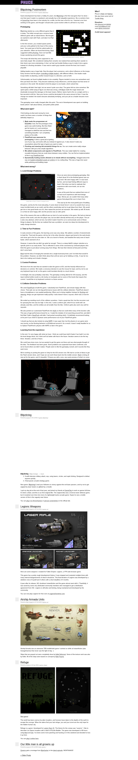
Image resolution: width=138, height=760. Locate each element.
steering (23, 294)
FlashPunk (30, 288)
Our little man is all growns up (37, 744)
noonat (28, 12)
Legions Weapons (30, 506)
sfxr (32, 733)
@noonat (101, 24)
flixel (26, 733)
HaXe (54, 311)
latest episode (58, 750)
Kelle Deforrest (61, 654)
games (41, 12)
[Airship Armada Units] (53, 645)
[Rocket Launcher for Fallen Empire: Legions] (71, 568)
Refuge (24, 662)
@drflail (108, 24)
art (47, 509)
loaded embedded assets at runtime (42, 160)
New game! (24, 716)
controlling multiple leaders (50, 73)
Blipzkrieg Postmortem (33, 9)
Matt (102, 14)
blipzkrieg (45, 12)
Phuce (27, 3)
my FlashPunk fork (37, 155)
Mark (52, 50)
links (40, 747)
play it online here (32, 738)
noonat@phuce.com (104, 26)
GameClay (25, 20)
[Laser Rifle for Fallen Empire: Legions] (53, 549)
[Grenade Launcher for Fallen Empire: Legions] (37, 568)
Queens (23, 750)
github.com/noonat (104, 28)
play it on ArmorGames (34, 501)
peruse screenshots (51, 501)
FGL (76, 256)
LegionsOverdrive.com (57, 594)
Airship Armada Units (32, 599)
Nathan (110, 14)
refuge (45, 665)
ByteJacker (45, 750)
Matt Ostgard (29, 509)
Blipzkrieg (60, 16)
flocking (35, 53)
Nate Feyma (59, 656)
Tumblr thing (99, 18)
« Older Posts (25, 755)
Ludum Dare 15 (49, 728)
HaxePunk (35, 315)
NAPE (51, 321)
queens (44, 747)
